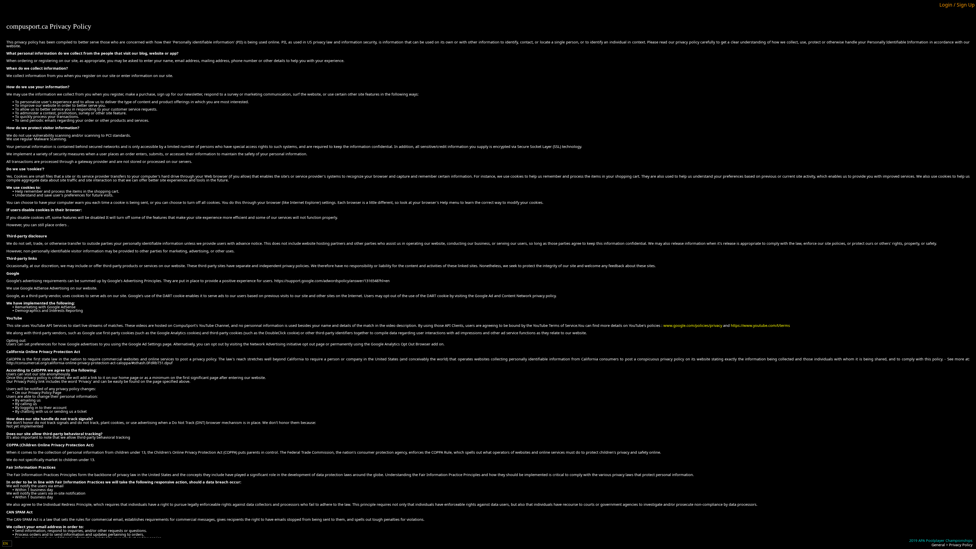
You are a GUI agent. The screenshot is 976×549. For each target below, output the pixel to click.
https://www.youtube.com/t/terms (760, 325)
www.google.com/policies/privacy (692, 325)
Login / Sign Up (957, 4)
